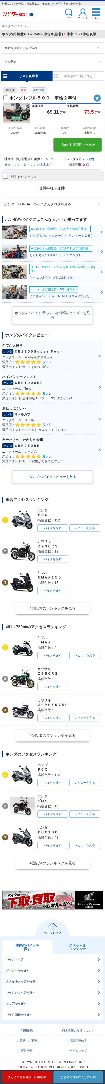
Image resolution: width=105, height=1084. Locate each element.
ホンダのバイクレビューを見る (52, 477)
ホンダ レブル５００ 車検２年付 (42, 97)
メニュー (96, 18)
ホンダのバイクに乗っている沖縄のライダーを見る (52, 315)
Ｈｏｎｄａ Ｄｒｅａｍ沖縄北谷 (28, 164)
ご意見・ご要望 (27, 1040)
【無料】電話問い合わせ (77, 145)
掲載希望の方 (78, 1040)
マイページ (83, 18)
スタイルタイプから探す (22, 981)
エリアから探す (16, 1003)
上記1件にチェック (23, 177)
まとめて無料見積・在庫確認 (27, 1077)
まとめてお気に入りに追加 (78, 1077)
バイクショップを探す (20, 992)
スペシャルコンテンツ (77, 947)
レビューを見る (84, 528)
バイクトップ (15, 959)
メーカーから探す (18, 970)
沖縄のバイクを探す (27, 947)
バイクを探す (53, 528)
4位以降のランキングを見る (52, 608)
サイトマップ (78, 1050)
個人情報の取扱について (78, 1030)
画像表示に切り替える (80, 76)
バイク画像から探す (19, 1014)
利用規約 (27, 1030)
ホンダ (10, 90)
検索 (69, 18)
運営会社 (27, 1050)
